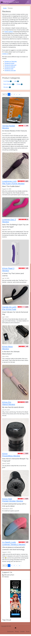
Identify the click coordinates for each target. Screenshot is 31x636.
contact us (5, 54)
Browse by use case (10, 70)
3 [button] (14, 94)
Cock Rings (7, 81)
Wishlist (6, 577)
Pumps (19, 84)
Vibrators (6, 87)
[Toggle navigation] (28, 2)
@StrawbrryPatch (9, 575)
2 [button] (11, 94)
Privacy (17, 631)
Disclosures (10, 631)
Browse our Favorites (11, 61)
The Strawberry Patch (11, 2)
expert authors (9, 31)
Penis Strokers (8, 84)
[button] (16, 94)
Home (4, 8)
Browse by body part (10, 65)
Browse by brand (9, 63)
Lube (16, 81)
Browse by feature (10, 67)
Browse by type (9, 68)
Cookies (22, 631)
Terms (27, 631)
